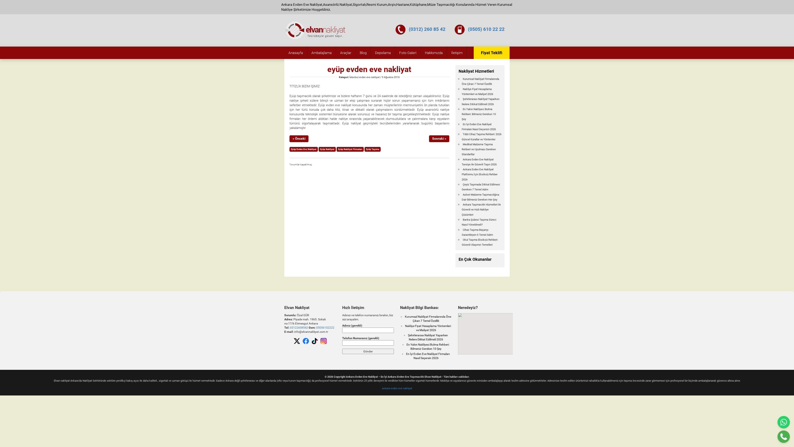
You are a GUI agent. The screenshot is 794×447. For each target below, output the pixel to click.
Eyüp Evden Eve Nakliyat (303, 149)
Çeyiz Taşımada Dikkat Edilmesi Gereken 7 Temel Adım (481, 187)
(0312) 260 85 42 (427, 29)
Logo (315, 30)
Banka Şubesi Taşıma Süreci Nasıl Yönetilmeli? (479, 222)
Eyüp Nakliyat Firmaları (350, 149)
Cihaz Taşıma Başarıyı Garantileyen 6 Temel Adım (477, 232)
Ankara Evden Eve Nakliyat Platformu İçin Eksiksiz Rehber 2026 (479, 174)
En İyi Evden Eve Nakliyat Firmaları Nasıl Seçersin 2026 (479, 127)
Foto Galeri (407, 53)
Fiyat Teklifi (491, 52)
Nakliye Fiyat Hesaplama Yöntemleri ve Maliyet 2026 (477, 92)
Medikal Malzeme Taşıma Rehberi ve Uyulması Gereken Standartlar (479, 149)
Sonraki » (439, 139)
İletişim (457, 53)
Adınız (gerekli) (352, 325)
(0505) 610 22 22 (486, 29)
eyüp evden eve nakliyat (369, 69)
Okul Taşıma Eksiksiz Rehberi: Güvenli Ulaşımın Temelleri (480, 242)
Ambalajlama (321, 53)
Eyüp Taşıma (372, 149)
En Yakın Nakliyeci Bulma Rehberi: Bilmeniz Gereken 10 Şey (479, 114)
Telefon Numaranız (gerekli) (360, 338)
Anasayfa (295, 53)
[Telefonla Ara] (783, 436)
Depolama (383, 53)
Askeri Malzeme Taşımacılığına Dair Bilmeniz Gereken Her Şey (480, 197)
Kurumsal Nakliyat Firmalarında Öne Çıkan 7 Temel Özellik (480, 81)
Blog (363, 53)
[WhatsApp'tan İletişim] (783, 422)
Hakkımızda (434, 53)
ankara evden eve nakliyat (397, 388)
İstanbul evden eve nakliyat (364, 77)
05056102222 (325, 327)
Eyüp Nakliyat (327, 149)
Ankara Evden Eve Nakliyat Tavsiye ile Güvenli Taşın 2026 (479, 162)
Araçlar (345, 53)
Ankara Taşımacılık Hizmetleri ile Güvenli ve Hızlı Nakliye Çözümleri (481, 209)
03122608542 (299, 327)
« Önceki (299, 139)
